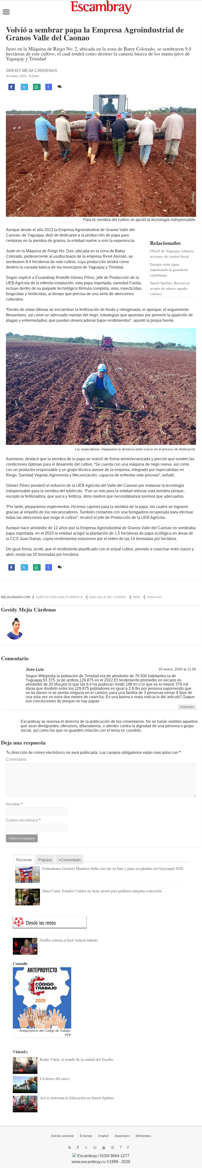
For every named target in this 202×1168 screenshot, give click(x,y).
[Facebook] (77, 1148)
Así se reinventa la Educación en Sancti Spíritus (77, 1097)
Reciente (24, 860)
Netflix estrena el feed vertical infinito (69, 940)
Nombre (14, 804)
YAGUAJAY (154, 597)
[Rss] (69, 1148)
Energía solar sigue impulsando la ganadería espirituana (169, 269)
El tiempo (86, 1136)
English (104, 1136)
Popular (45, 860)
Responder (187, 706)
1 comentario (74, 87)
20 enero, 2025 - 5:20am (22, 76)
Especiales (122, 1136)
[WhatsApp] (95, 1148)
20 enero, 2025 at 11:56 (177, 669)
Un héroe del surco (54, 1078)
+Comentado (69, 860)
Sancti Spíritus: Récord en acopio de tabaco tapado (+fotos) (170, 288)
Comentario (16, 759)
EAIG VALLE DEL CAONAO (107, 597)
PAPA (136, 597)
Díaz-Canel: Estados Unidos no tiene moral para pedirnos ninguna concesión (102, 890)
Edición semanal (62, 1136)
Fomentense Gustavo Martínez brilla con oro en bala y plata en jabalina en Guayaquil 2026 (112, 868)
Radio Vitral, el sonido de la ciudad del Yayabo (76, 1059)
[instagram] (113, 1148)
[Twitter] (86, 1148)
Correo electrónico (23, 820)
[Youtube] (104, 1148)
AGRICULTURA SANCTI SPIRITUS (59, 597)
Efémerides (143, 1136)
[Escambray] (101, 7)
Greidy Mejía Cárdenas (31, 70)
